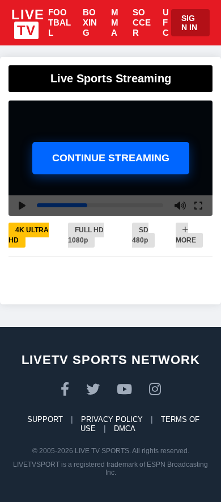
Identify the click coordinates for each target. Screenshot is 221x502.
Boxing (90, 22)
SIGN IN (189, 23)
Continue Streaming (110, 158)
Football (59, 22)
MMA (114, 22)
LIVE (27, 22)
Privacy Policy (112, 419)
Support (45, 419)
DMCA (124, 428)
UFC (166, 22)
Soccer (142, 22)
